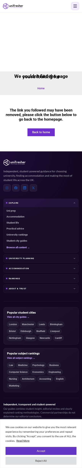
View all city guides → (18, 317)
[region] (41, 443)
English (60, 379)
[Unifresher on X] (33, 187)
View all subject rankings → (21, 358)
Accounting (45, 379)
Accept (41, 450)
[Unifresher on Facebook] (15, 187)
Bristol (12, 331)
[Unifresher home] (14, 162)
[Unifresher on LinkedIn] (24, 187)
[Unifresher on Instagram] (7, 187)
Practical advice (15, 228)
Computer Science (18, 372)
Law (11, 365)
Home (41, 88)
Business (54, 365)
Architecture (28, 379)
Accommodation (15, 216)
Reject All (41, 460)
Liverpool (55, 331)
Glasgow (30, 338)
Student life (12, 222)
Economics (38, 372)
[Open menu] (75, 6)
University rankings (17, 234)
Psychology (38, 365)
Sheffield (40, 331)
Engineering (55, 372)
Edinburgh (26, 331)
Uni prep (11, 210)
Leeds (42, 324)
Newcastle (45, 338)
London (13, 324)
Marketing (14, 385)
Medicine (22, 365)
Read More (23, 440)
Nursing (13, 379)
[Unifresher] (13, 6)
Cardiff (58, 338)
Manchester (28, 324)
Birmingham (56, 324)
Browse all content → (18, 247)
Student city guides (16, 240)
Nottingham (15, 338)
